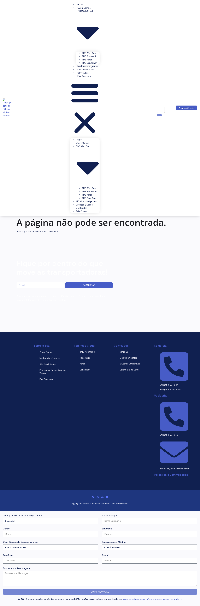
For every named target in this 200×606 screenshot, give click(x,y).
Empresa (107, 528)
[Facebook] (93, 497)
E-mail (105, 555)
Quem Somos (83, 7)
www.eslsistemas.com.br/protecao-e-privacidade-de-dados (152, 599)
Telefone (8, 555)
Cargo (6, 528)
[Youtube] (102, 497)
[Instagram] (97, 497)
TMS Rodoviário (89, 56)
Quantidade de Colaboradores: (20, 541)
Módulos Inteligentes (87, 66)
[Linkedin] (107, 497)
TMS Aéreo (87, 59)
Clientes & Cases (85, 69)
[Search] (159, 115)
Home (80, 4)
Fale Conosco (84, 76)
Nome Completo (111, 515)
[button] (85, 108)
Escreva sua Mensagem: (17, 568)
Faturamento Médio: (114, 541)
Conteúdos (83, 72)
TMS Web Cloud (89, 53)
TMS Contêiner (89, 62)
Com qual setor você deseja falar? (22, 515)
